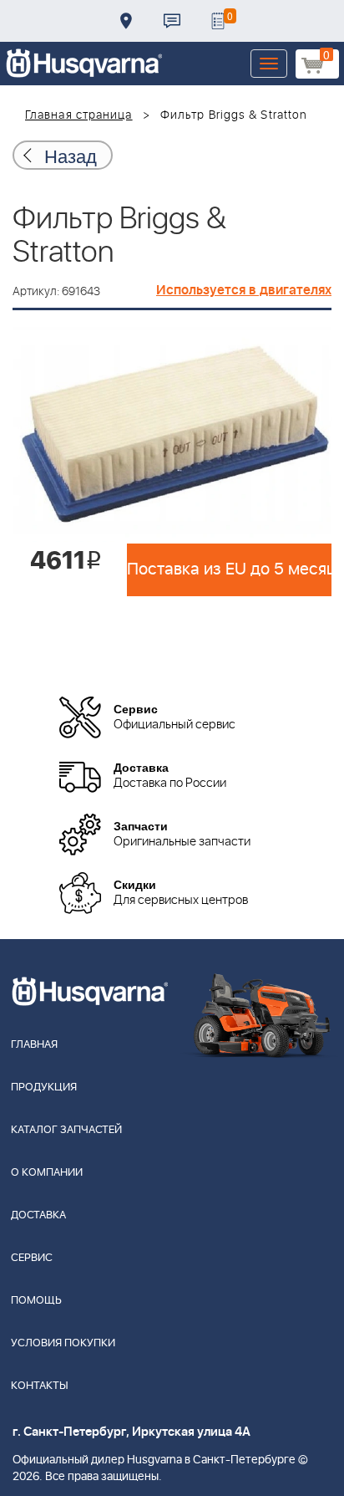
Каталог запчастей (66, 1130)
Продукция (44, 1087)
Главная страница (79, 115)
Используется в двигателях (243, 290)
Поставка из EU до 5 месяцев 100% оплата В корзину (229, 569)
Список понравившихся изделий (218, 21)
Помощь (36, 1301)
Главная (34, 1045)
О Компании (47, 1173)
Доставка (126, 21)
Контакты (172, 21)
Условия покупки (63, 1343)
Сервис (32, 1258)
